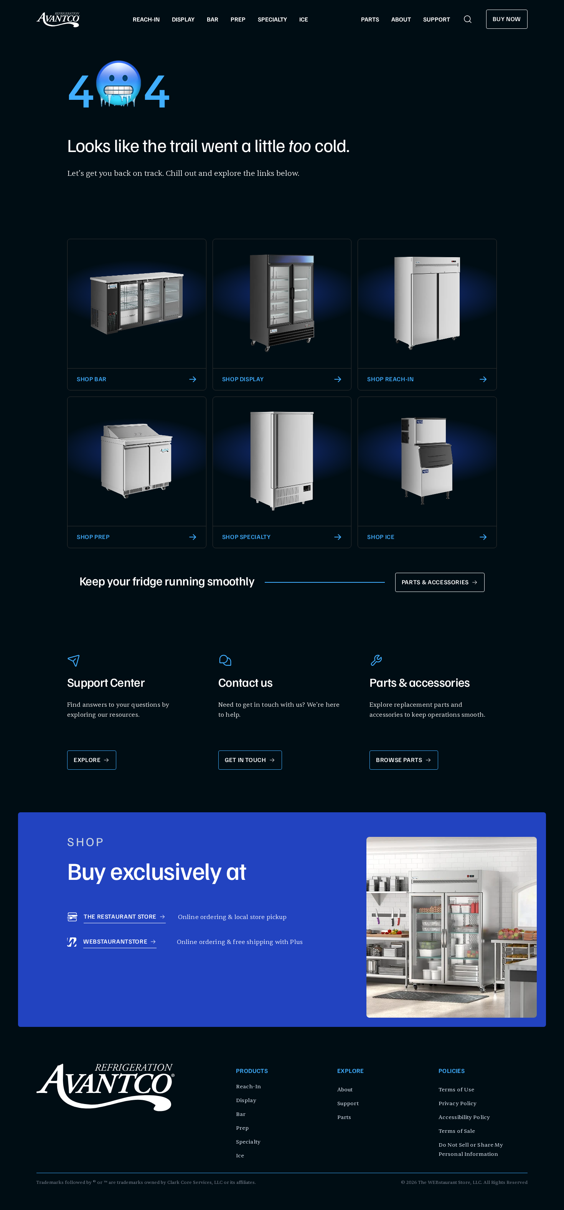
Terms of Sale (457, 1131)
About (345, 1089)
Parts (344, 1117)
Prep (242, 1128)
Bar (241, 1114)
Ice (240, 1155)
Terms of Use (456, 1089)
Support (348, 1103)
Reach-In (248, 1086)
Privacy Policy (458, 1103)
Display (246, 1100)
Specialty (248, 1142)
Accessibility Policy (464, 1117)
